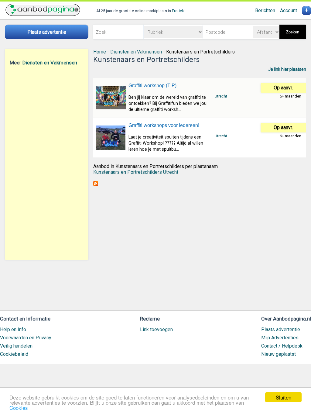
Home (99, 52)
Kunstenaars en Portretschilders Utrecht (135, 172)
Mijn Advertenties (280, 338)
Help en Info (13, 329)
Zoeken (292, 32)
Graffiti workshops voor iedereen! (163, 125)
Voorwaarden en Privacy (25, 338)
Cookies (18, 407)
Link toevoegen (156, 329)
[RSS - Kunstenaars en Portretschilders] (95, 184)
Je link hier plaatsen (287, 69)
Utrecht (221, 96)
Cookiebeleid (14, 354)
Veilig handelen (16, 346)
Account (288, 10)
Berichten (265, 10)
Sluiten (283, 397)
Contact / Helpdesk (281, 346)
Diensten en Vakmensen (49, 63)
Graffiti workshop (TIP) (152, 85)
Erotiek (178, 11)
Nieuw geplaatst (278, 354)
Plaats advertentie (280, 329)
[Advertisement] (47, 162)
